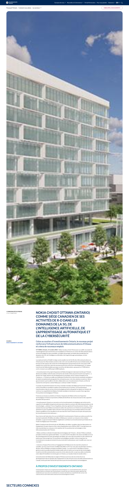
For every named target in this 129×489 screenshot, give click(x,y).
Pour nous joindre (102, 2)
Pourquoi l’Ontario (11, 8)
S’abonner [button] (111, 2)
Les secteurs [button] (36, 8)
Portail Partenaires (90, 2)
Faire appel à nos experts (112, 8)
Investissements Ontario (14, 342)
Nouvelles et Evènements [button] (74, 2)
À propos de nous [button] (59, 2)
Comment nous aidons (24, 8)
